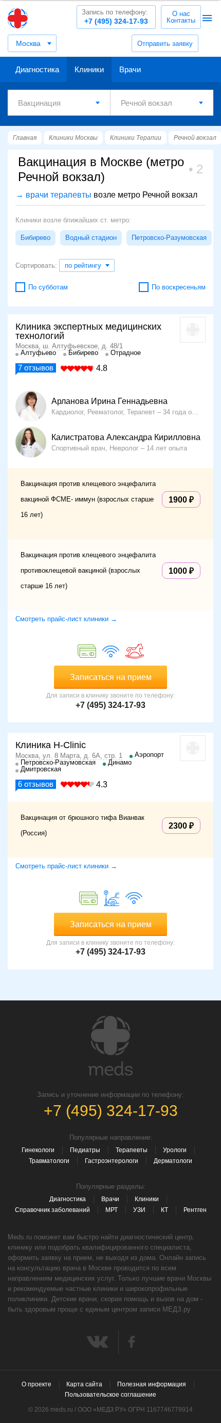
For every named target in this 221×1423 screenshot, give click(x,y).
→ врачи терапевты (53, 194)
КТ (164, 1210)
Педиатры (85, 1150)
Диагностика (37, 69)
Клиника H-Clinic (50, 745)
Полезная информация (151, 1384)
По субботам (48, 287)
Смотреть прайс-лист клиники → (66, 619)
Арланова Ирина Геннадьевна (109, 401)
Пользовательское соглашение (110, 1394)
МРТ (111, 1210)
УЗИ (139, 1210)
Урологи (175, 1150)
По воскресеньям (179, 287)
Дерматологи (173, 1161)
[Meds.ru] (110, 1046)
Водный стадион (91, 237)
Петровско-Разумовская (169, 237)
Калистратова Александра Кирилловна (125, 437)
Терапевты (132, 1150)
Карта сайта (84, 1384)
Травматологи (49, 1161)
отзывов (35, 367)
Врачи (130, 69)
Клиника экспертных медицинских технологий (88, 331)
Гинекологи (38, 1150)
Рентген (195, 1210)
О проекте (36, 1384)
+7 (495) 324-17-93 (115, 16)
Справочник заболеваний (52, 1210)
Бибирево (35, 237)
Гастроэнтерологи (111, 1161)
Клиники (89, 69)
